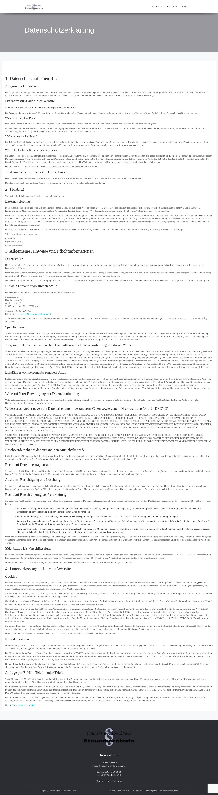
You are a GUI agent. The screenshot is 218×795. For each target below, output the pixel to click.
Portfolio (171, 6)
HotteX (57, 791)
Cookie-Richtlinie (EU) (119, 791)
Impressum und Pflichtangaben (144, 791)
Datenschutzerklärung (59, 30)
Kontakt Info (109, 755)
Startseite (156, 6)
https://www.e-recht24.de (24, 705)
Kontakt (186, 6)
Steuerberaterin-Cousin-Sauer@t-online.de (32, 314)
